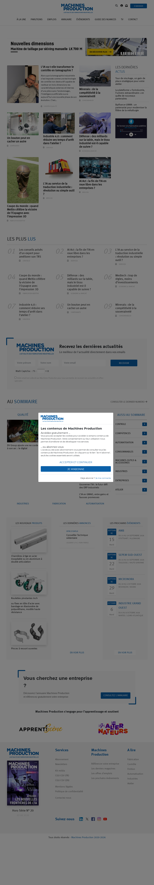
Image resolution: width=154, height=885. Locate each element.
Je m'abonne (75, 469)
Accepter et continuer (76, 462)
